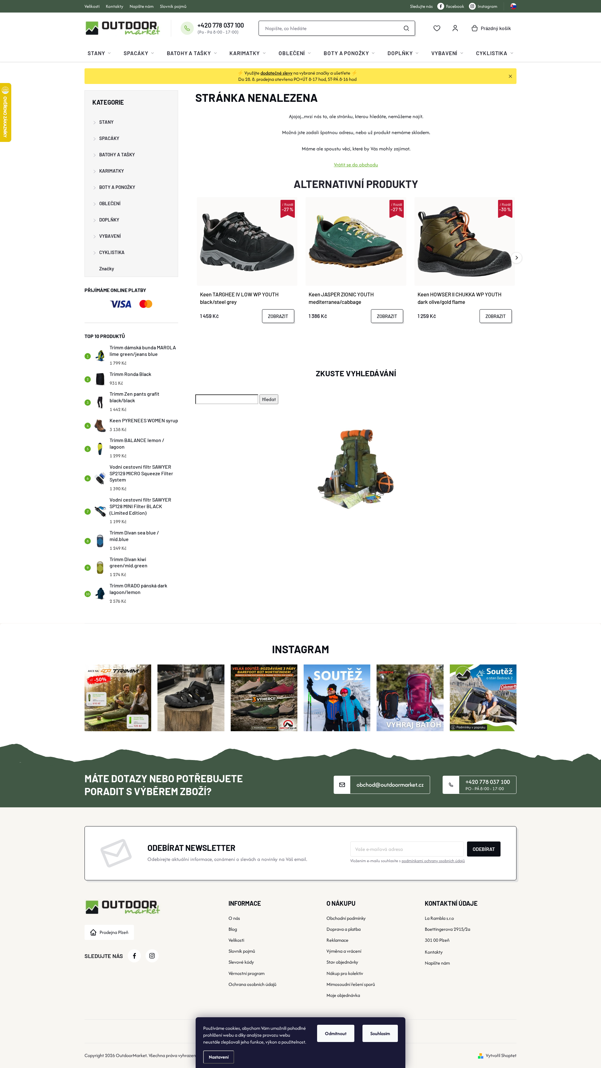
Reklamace (337, 940)
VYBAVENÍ (110, 236)
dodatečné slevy (276, 73)
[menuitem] (99, 53)
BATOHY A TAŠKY (117, 154)
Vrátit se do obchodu (356, 164)
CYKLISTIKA (112, 252)
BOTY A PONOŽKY (117, 187)
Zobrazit (278, 316)
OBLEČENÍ (110, 203)
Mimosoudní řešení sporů (350, 984)
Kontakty (114, 6)
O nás (234, 918)
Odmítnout (336, 1033)
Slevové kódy (241, 962)
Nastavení (219, 1057)
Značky (106, 268)
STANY (106, 122)
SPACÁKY (109, 138)
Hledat (406, 28)
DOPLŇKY (109, 219)
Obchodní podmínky (346, 918)
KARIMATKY (111, 171)
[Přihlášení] (455, 28)
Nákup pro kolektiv (344, 973)
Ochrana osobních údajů (252, 984)
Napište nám (142, 6)
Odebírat (484, 849)
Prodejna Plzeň (114, 932)
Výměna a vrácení (343, 951)
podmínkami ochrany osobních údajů (433, 861)
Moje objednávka (343, 995)
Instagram (487, 6)
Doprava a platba (343, 929)
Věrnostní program (247, 973)
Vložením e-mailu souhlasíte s (407, 861)
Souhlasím (380, 1033)
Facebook (455, 6)
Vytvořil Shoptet (501, 1055)
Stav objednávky (342, 962)
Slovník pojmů (173, 6)
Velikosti (92, 6)
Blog (233, 929)
